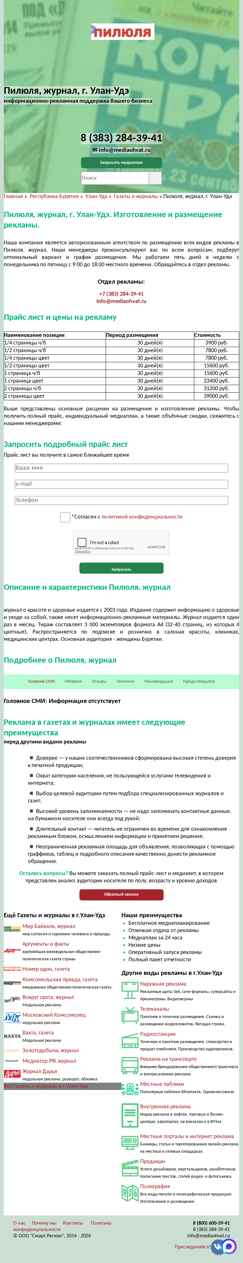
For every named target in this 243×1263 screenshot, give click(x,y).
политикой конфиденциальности (142, 517)
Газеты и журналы (136, 197)
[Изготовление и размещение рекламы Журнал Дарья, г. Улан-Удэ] (12, 1077)
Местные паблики (162, 1084)
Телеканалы (154, 1009)
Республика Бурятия (54, 197)
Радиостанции (158, 1034)
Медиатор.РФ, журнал (49, 1061)
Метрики (73, 681)
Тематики (125, 681)
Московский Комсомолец (54, 1015)
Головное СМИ (41, 681)
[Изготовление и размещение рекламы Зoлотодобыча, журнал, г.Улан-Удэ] (12, 1051)
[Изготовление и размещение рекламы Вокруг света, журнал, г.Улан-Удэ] (12, 1002)
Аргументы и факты (45, 944)
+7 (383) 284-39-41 (121, 294)
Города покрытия (199, 681)
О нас (19, 1223)
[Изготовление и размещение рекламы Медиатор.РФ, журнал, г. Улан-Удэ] (12, 1061)
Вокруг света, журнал (48, 998)
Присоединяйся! (193, 1247)
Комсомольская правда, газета (60, 980)
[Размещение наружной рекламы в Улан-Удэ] (130, 998)
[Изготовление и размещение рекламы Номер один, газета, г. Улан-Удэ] (12, 969)
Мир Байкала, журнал (48, 927)
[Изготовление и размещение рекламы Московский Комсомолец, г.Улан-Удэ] (12, 1022)
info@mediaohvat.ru (121, 302)
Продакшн (152, 1162)
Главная (13, 197)
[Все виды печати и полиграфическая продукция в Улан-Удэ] (130, 1200)
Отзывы (99, 681)
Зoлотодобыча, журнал (50, 1051)
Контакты (73, 1223)
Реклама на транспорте (168, 1059)
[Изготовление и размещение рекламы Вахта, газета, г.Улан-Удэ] (12, 1037)
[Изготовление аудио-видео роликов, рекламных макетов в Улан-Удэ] (130, 1175)
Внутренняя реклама (165, 1107)
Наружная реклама (163, 984)
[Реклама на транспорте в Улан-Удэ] (130, 1073)
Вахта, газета (38, 1033)
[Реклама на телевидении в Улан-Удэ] (130, 1023)
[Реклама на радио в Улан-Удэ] (130, 1047)
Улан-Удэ (96, 197)
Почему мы (44, 1223)
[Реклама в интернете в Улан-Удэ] (130, 1148)
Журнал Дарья (39, 1072)
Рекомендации (159, 681)
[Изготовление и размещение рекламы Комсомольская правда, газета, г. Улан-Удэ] (12, 983)
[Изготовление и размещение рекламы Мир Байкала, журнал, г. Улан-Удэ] (12, 930)
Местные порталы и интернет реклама (187, 1137)
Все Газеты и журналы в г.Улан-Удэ (46, 1086)
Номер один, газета (46, 969)
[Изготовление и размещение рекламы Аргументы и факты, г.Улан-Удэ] (12, 952)
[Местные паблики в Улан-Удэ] (130, 1096)
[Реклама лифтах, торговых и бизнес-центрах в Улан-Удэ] (130, 1126)
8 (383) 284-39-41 (211, 1229)
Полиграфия (155, 1187)
